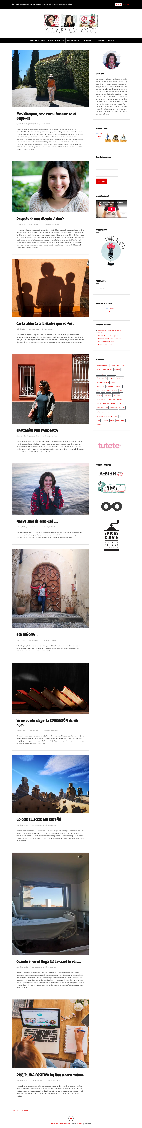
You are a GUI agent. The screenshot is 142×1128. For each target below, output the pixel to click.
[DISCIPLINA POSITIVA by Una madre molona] (50, 1033)
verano (112, 420)
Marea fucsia (107, 395)
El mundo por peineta (56, 41)
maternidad (116, 395)
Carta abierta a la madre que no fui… (45, 323)
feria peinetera (110, 386)
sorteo (115, 416)
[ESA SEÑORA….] (50, 587)
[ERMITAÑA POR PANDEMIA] (50, 388)
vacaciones (105, 420)
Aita (118, 365)
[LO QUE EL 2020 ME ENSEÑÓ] (50, 784)
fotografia (119, 386)
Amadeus (79, 1124)
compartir (112, 378)
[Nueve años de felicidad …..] (50, 489)
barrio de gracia (101, 374)
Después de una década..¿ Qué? (40, 219)
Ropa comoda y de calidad (104, 416)
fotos (98, 391)
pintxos (119, 403)
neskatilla (106, 403)
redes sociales (100, 412)
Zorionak (99, 425)
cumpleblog (114, 382)
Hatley (108, 391)
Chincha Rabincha (102, 378)
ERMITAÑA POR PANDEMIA (37, 430)
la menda (99, 395)
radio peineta (113, 408)
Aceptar (118, 4)
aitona (122, 365)
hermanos (115, 391)
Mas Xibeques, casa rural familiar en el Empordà (46, 116)
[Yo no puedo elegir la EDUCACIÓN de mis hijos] (50, 688)
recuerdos (122, 408)
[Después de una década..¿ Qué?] (50, 187)
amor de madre (107, 370)
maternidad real (101, 399)
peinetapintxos (33, 124)
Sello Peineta (87, 41)
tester (120, 416)
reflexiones (109, 412)
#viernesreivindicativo (103, 365)
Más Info (126, 4)
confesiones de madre (103, 382)
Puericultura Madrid (102, 408)
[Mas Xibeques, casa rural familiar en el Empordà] (50, 78)
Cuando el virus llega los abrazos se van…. (49, 961)
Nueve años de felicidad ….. (37, 521)
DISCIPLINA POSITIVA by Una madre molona (50, 1075)
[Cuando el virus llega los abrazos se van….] (50, 900)
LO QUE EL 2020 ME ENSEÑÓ (39, 819)
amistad (99, 370)
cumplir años (100, 386)
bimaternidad (111, 374)
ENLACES (111, 41)
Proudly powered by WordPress (60, 1124)
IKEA (121, 391)
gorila (103, 391)
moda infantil (111, 399)
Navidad (99, 403)
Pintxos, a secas (73, 41)
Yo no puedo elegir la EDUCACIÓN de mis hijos (47, 723)
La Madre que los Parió (36, 41)
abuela (113, 365)
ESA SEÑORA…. (27, 634)
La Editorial (100, 41)
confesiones (120, 378)
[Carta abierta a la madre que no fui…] (50, 288)
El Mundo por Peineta (49, 527)
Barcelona (117, 370)
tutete (98, 420)
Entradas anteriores (21, 1111)
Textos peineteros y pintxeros (51, 224)
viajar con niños (120, 420)
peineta (113, 403)
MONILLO (120, 399)
